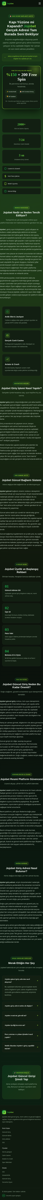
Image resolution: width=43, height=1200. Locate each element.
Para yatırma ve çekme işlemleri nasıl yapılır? (19, 1035)
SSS (3, 1142)
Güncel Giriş (6, 1132)
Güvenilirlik (6, 1175)
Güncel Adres (6, 1135)
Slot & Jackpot (7, 1152)
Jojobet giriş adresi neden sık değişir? (19, 1006)
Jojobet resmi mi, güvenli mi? (16, 1015)
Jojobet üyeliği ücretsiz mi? (15, 1025)
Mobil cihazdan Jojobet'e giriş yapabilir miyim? (19, 1047)
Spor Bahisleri (7, 1162)
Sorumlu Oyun (7, 1182)
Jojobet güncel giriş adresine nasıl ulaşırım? (17, 980)
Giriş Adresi (6, 1139)
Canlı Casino (6, 1155)
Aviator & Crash (7, 1159)
